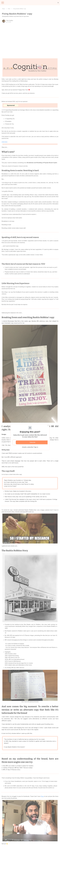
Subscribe (32, 442)
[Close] (48, 425)
